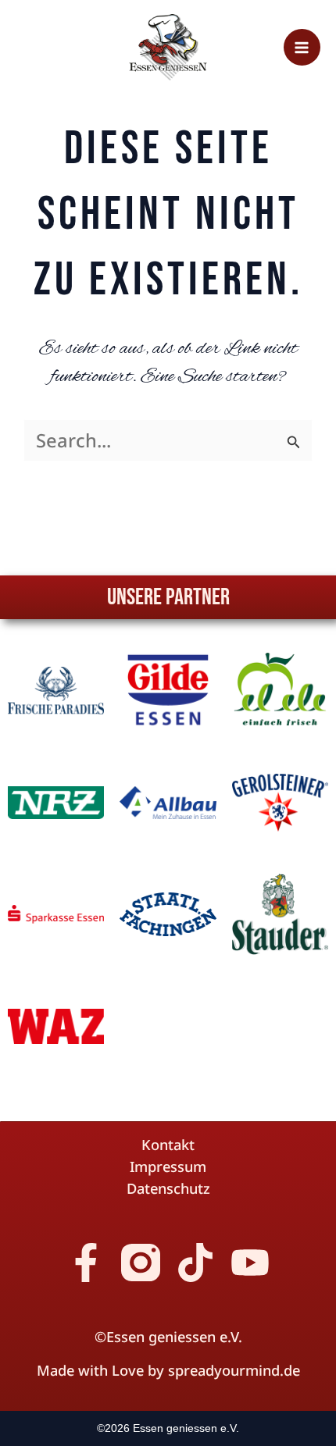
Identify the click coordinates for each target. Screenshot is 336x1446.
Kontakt (168, 1144)
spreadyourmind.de (234, 1370)
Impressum (168, 1166)
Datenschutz (168, 1188)
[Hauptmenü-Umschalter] (302, 47)
